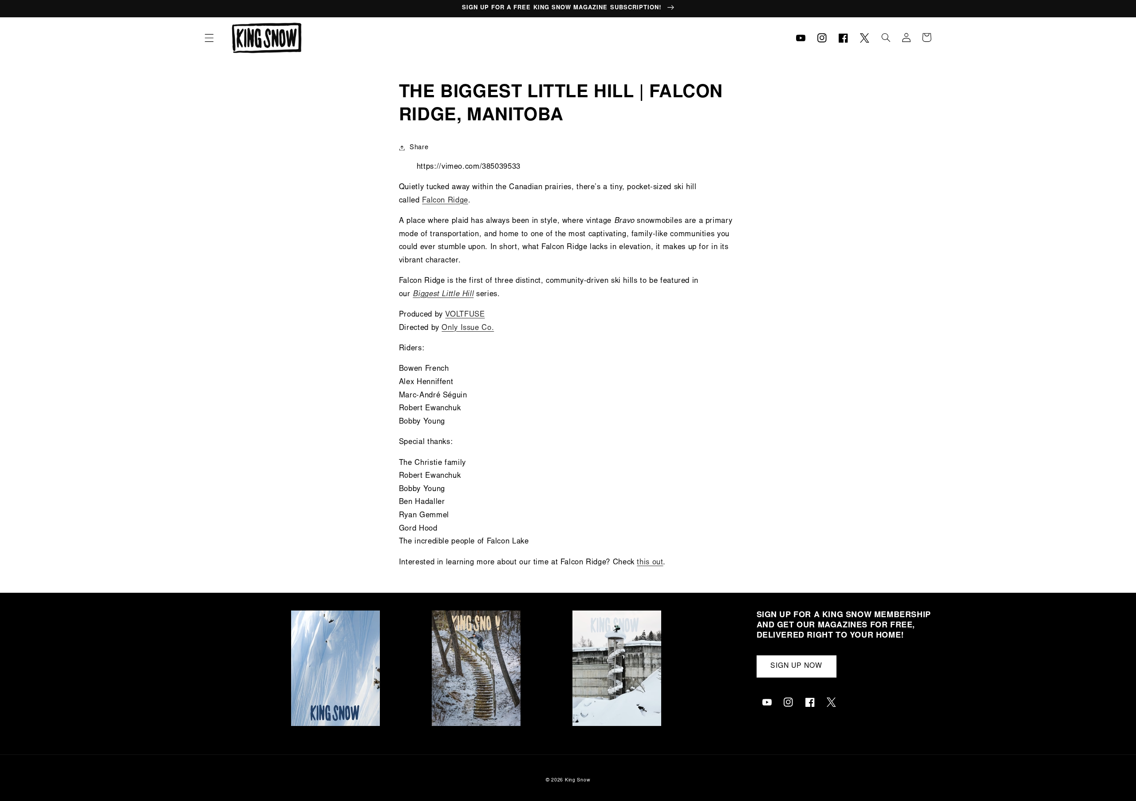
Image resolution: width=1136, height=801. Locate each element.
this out (650, 563)
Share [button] (419, 147)
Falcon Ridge (445, 201)
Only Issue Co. (468, 328)
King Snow (578, 780)
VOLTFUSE (465, 315)
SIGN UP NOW (796, 666)
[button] (209, 38)
